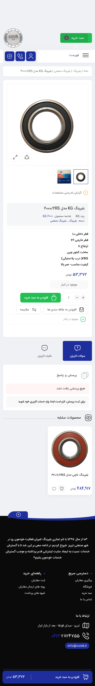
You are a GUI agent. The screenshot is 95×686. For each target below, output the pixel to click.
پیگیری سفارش (83, 580)
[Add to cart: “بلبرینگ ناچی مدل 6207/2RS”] (61, 488)
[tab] (77, 351)
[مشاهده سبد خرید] (76, 48)
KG (78, 216)
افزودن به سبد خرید (36, 297)
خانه (86, 71)
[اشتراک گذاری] (26, 157)
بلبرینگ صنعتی (62, 71)
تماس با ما (86, 599)
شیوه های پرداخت (35, 593)
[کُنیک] (13, 39)
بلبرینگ (77, 71)
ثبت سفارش (38, 580)
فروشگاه (87, 587)
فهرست (74, 55)
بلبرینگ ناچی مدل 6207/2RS (69, 474)
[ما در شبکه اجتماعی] (9, 56)
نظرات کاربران (44, 356)
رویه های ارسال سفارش (31, 587)
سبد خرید (87, 593)
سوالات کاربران (77, 356)
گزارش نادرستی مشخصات (66, 193)
